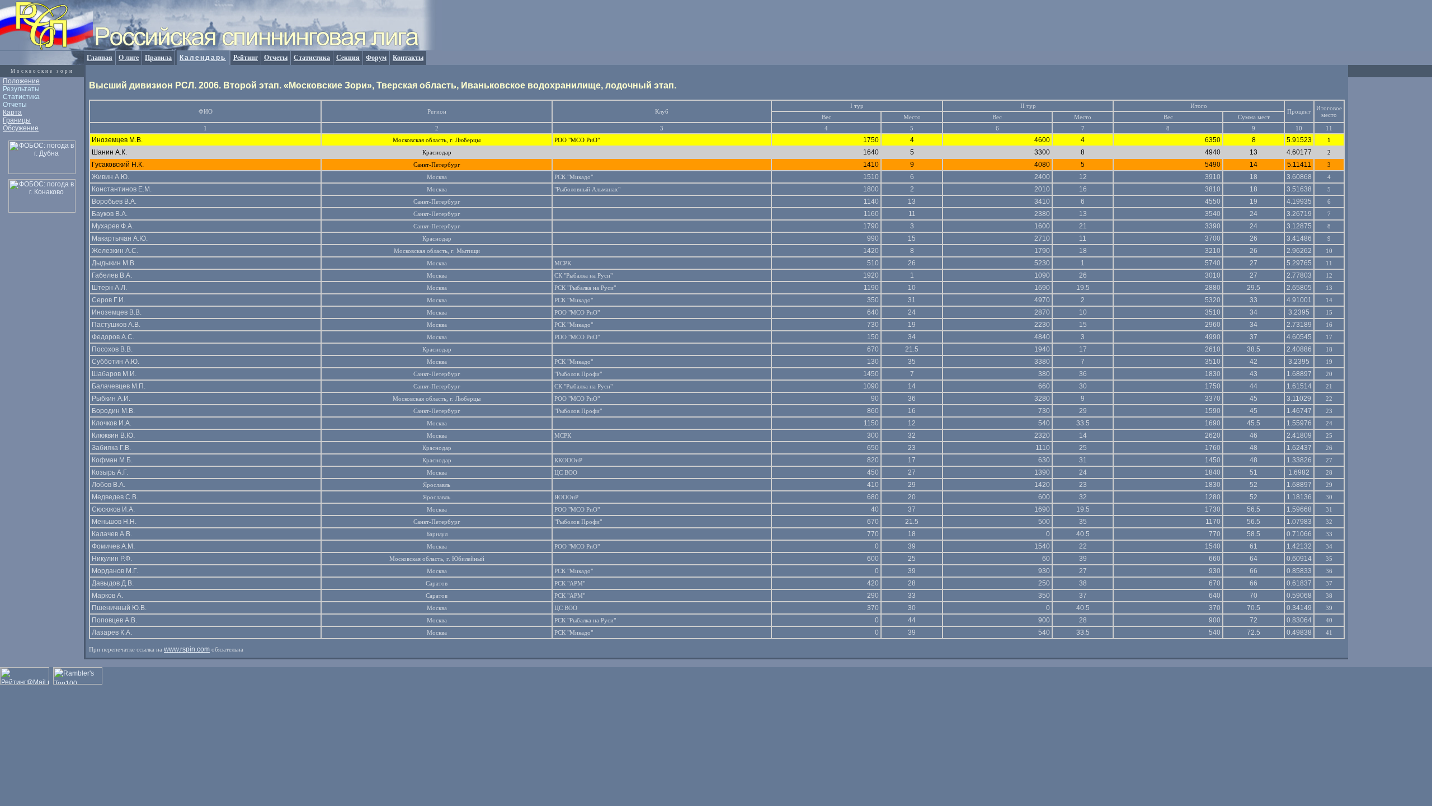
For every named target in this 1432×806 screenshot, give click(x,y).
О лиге (129, 58)
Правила (158, 58)
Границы (17, 120)
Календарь (203, 58)
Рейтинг (245, 58)
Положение (21, 81)
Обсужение (21, 128)
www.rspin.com (187, 649)
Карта (12, 112)
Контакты (408, 58)
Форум (376, 58)
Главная (99, 58)
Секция (348, 58)
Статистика (312, 58)
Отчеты (276, 58)
